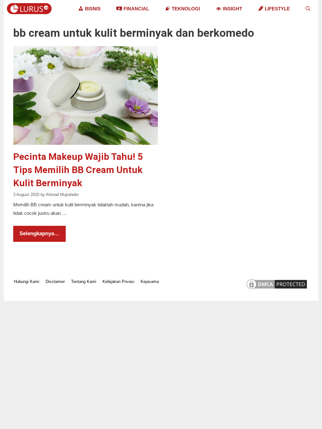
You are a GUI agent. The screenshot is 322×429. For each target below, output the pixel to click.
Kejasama (150, 281)
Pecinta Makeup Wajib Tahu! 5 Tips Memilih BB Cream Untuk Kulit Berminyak (78, 169)
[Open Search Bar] (308, 8)
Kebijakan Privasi (118, 281)
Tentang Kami (83, 281)
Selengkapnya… (39, 233)
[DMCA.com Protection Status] (276, 289)
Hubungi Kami (26, 281)
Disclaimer (55, 281)
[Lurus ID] (31, 8)
